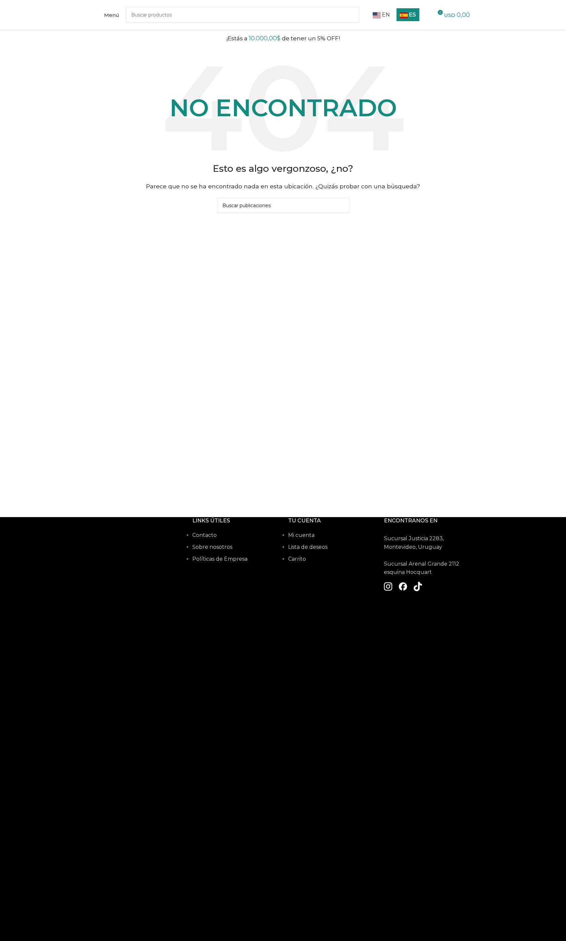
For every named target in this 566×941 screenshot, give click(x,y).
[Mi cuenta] (427, 14)
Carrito (297, 559)
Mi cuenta (301, 535)
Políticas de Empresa (219, 559)
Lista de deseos (307, 547)
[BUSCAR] (341, 205)
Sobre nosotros (212, 547)
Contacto (204, 535)
